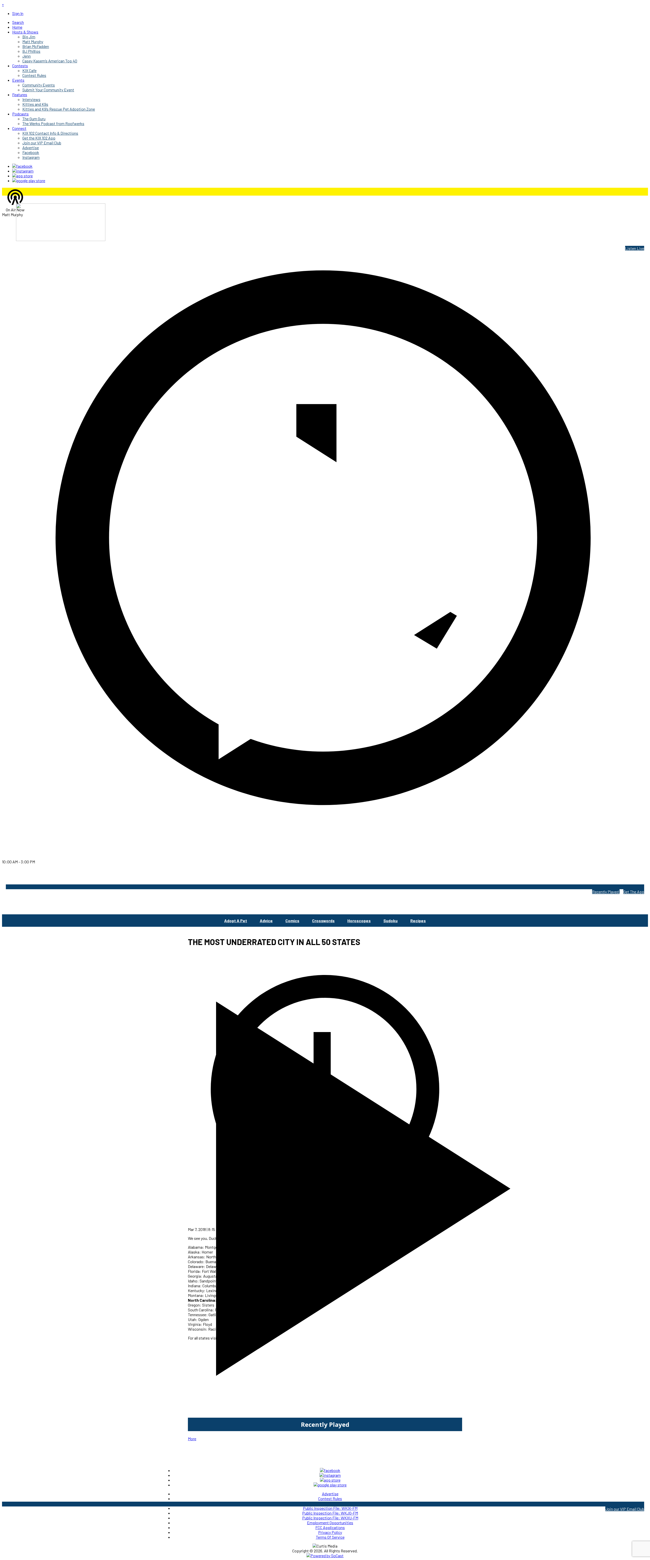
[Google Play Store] (28, 180)
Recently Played (606, 891)
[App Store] (22, 175)
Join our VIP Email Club (624, 1508)
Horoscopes (359, 920)
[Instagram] (23, 170)
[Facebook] (22, 166)
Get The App (633, 891)
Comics (292, 920)
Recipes (418, 920)
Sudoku (390, 920)
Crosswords (323, 920)
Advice (266, 920)
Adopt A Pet (235, 920)
